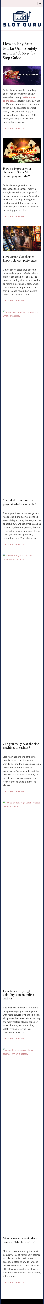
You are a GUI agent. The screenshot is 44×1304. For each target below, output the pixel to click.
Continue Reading (11, 128)
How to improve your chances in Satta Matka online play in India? (18, 172)
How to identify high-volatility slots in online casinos (18, 995)
